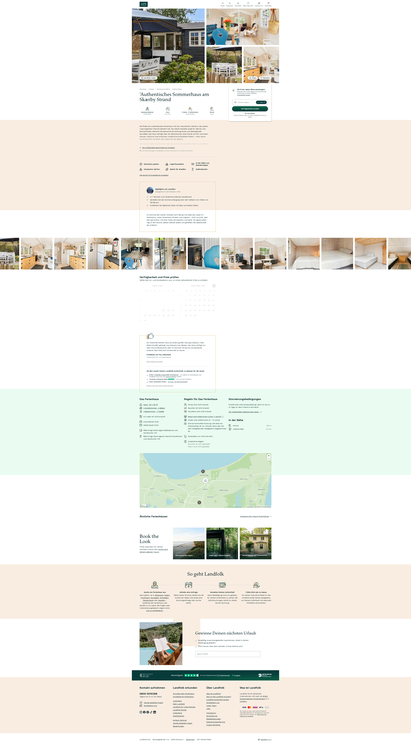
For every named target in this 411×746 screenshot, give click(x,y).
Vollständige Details (243, 95)
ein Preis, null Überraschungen (177, 382)
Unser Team (211, 706)
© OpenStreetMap (266, 507)
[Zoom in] (268, 455)
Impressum (211, 713)
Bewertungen (178, 726)
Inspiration (229, 6)
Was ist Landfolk (250, 687)
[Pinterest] (147, 712)
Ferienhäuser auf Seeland (163, 89)
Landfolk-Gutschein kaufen (217, 700)
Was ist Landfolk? (213, 694)
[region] (205, 480)
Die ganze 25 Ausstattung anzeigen (154, 175)
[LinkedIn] (154, 712)
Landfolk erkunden (185, 687)
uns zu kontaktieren (154, 611)
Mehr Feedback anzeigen (155, 361)
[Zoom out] (268, 458)
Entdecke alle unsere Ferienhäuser (254, 516)
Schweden (164, 598)
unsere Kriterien (171, 376)
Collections (177, 713)
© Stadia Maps (249, 507)
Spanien (161, 600)
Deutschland (148, 600)
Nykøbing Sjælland (177, 89)
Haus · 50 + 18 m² (150, 405)
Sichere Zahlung (180, 720)
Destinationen (178, 716)
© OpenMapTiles (257, 507)
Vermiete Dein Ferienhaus (183, 694)
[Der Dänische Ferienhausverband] (264, 675)
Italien (167, 595)
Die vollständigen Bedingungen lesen (244, 412)
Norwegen (155, 598)
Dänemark (151, 89)
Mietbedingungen (213, 719)
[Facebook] (144, 712)
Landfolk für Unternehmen (184, 707)
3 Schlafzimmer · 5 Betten (154, 408)
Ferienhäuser (143, 89)
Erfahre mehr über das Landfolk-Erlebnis (160, 385)
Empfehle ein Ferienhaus (183, 697)
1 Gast (261, 102)
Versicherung (211, 716)
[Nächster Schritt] (271, 520)
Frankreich (145, 598)
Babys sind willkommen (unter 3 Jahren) (204, 417)
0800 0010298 (148, 693)
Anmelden (268, 6)
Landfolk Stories (179, 710)
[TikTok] (151, 712)
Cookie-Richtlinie (213, 725)
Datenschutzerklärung (215, 722)
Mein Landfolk (179, 704)
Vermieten (238, 6)
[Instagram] (141, 712)
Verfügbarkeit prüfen (250, 109)
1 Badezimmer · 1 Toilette (153, 411)
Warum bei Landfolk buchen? (218, 697)
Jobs (208, 709)
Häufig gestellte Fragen (153, 703)
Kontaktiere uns (150, 706)
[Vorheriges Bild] (139, 520)
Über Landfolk (215, 687)
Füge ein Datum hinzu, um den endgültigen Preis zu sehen (250, 116)
